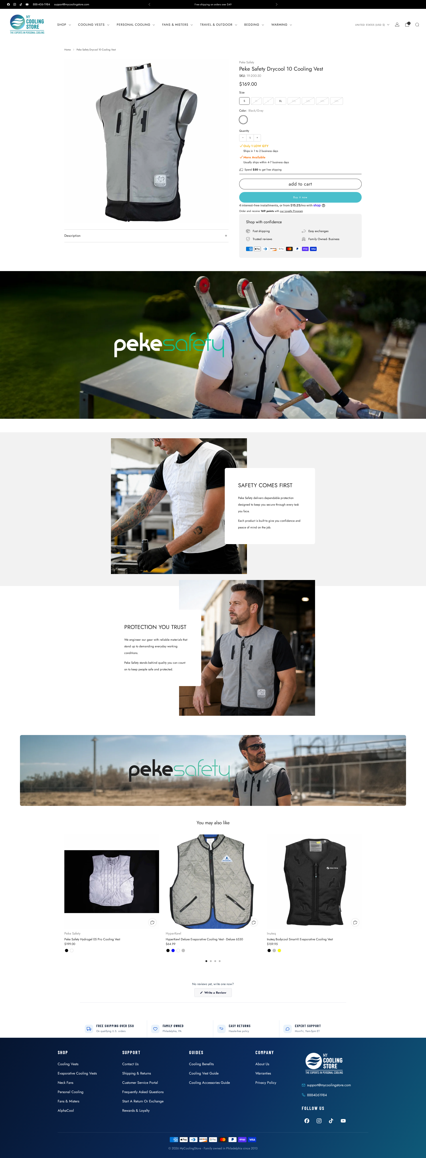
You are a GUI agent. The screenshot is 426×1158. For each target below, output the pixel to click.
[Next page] (361, 882)
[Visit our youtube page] (27, 4)
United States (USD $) (370, 25)
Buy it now (300, 197)
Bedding (251, 24)
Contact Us (130, 1064)
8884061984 (317, 1095)
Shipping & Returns (136, 1073)
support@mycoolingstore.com (71, 4)
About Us (262, 1064)
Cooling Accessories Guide (209, 1082)
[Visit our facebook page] (8, 4)
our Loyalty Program (291, 211)
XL (280, 101)
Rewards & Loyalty (136, 1110)
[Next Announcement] (277, 4)
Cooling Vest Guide (204, 1073)
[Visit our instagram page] (15, 4)
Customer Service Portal (140, 1082)
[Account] (397, 24)
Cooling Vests (91, 24)
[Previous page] (64, 882)
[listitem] (213, 4)
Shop (61, 24)
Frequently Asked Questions (143, 1091)
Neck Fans (65, 1082)
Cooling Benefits (201, 1064)
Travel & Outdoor (216, 24)
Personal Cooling (133, 24)
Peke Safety (246, 62)
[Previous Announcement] (149, 4)
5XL (336, 101)
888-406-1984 (41, 4)
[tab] (206, 961)
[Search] (417, 24)
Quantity (244, 131)
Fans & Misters (175, 24)
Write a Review (217, 993)
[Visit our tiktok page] (21, 4)
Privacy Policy (265, 1082)
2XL (294, 101)
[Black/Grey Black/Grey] (243, 119)
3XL (308, 101)
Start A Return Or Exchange (143, 1101)
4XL (322, 101)
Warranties (263, 1073)
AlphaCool (66, 1110)
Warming (279, 24)
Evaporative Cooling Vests (77, 1073)
